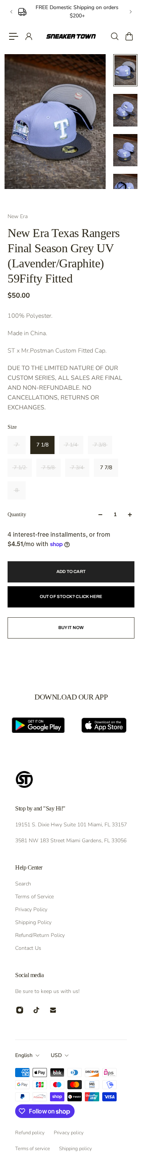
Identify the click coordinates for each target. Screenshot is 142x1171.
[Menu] (13, 36)
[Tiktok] (36, 1010)
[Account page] (28, 36)
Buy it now (71, 627)
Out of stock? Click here (71, 596)
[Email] (53, 1010)
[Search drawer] (114, 36)
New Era (18, 216)
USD (56, 1055)
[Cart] (129, 36)
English (24, 1055)
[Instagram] (19, 1010)
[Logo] (71, 36)
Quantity (17, 514)
